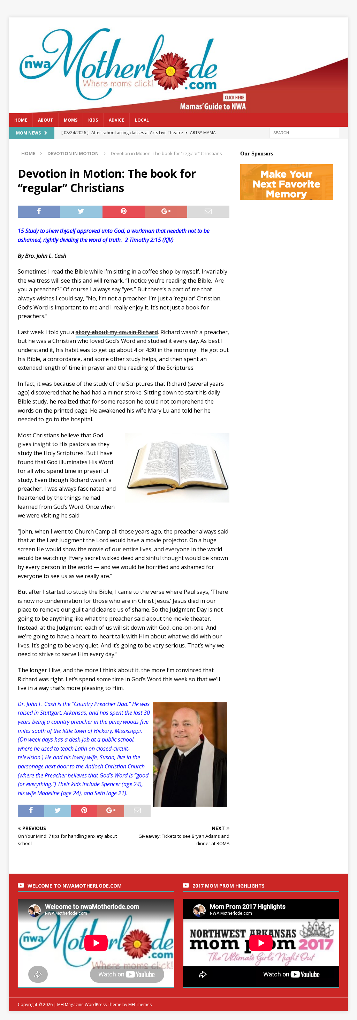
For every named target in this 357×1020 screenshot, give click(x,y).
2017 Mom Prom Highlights (228, 885)
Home (20, 120)
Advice (116, 120)
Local (142, 120)
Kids (93, 120)
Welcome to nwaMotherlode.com (75, 885)
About (45, 120)
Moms (70, 120)
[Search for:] (304, 132)
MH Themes (140, 1004)
